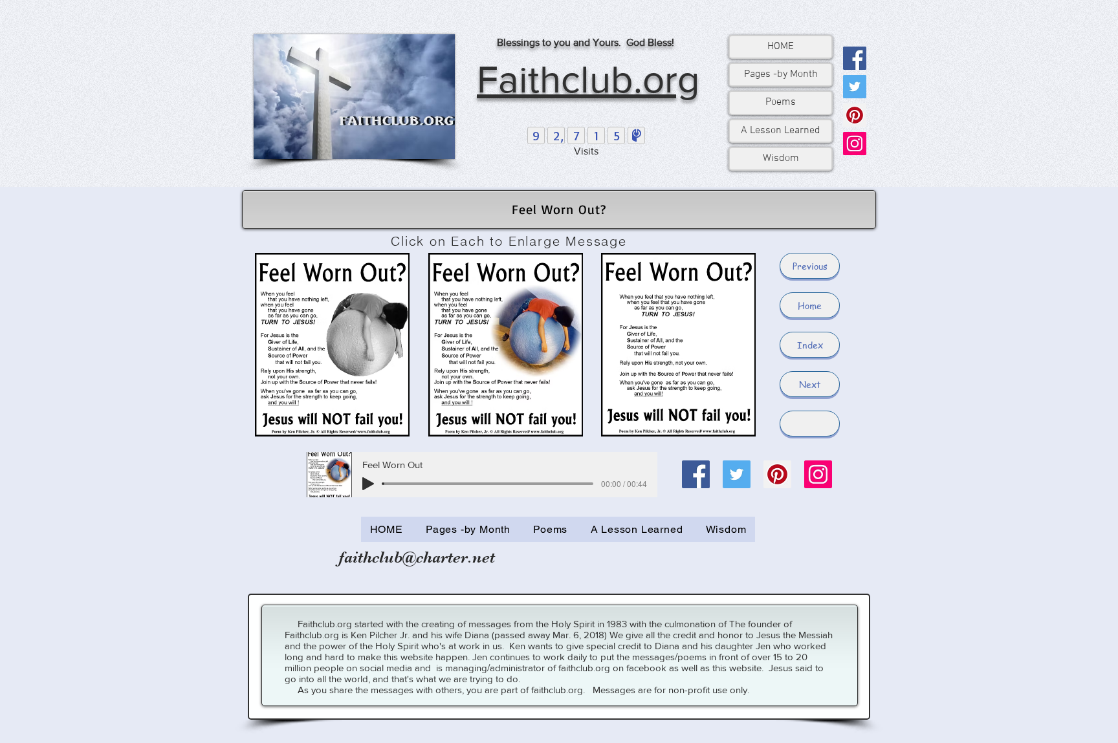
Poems (780, 102)
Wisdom (781, 158)
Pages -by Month (781, 74)
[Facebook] (854, 58)
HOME (780, 46)
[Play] (368, 483)
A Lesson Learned (780, 130)
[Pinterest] (854, 115)
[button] (810, 423)
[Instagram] (854, 143)
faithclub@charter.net (417, 557)
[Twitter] (854, 86)
